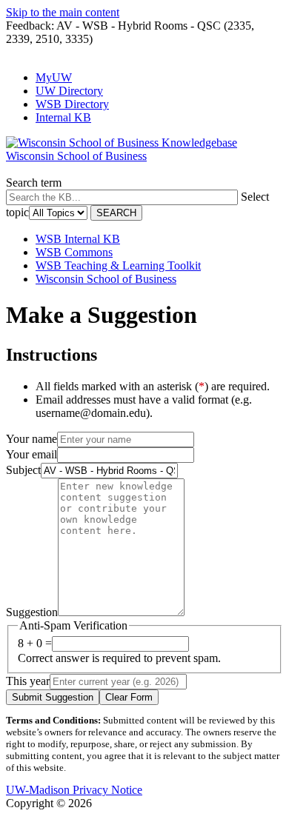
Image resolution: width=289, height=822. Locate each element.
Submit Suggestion (52, 697)
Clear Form (129, 697)
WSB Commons (74, 252)
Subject (23, 470)
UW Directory (69, 90)
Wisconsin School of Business (106, 279)
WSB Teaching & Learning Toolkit (118, 265)
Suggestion (32, 612)
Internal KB (63, 117)
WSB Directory (72, 104)
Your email (31, 454)
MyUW (54, 77)
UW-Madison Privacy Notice (74, 789)
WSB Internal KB (78, 239)
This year (28, 681)
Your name (31, 438)
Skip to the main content (62, 12)
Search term (34, 182)
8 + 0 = (35, 643)
